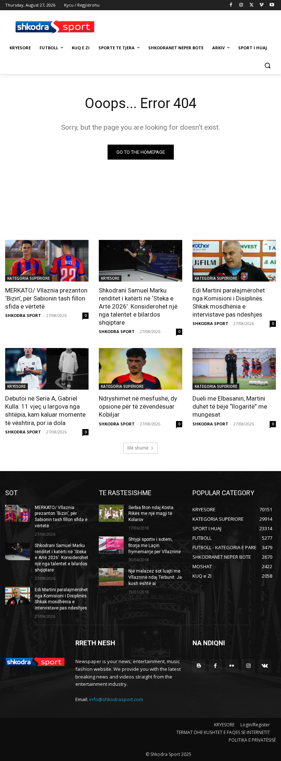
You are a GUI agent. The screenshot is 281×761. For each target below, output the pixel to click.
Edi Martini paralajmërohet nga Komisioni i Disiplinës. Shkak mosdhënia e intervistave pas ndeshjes (228, 302)
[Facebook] (231, 5)
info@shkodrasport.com (116, 699)
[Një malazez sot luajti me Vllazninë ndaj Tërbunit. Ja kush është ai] (111, 577)
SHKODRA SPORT (23, 315)
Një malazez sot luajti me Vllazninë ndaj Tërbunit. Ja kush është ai (155, 577)
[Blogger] (198, 665)
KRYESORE (110, 278)
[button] (267, 65)
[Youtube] (271, 5)
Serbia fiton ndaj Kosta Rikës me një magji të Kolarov (150, 514)
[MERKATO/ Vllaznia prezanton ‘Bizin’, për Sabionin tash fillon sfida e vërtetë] (47, 261)
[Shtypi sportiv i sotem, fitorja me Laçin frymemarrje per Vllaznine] (111, 545)
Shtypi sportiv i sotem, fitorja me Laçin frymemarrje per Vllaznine (154, 545)
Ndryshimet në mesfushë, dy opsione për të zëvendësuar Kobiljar (138, 406)
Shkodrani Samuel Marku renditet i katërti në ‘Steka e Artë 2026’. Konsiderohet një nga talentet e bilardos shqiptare (138, 306)
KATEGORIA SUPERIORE (28, 278)
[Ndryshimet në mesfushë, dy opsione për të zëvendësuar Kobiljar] (140, 369)
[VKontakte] (264, 665)
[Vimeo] (261, 5)
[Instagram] (241, 5)
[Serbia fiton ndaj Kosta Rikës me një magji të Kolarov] (111, 513)
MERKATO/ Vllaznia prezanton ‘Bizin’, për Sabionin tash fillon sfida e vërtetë (46, 298)
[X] (251, 5)
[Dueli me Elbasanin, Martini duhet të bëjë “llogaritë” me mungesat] (234, 369)
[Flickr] (231, 665)
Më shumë (138, 448)
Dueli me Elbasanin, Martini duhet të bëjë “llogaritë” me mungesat (229, 406)
